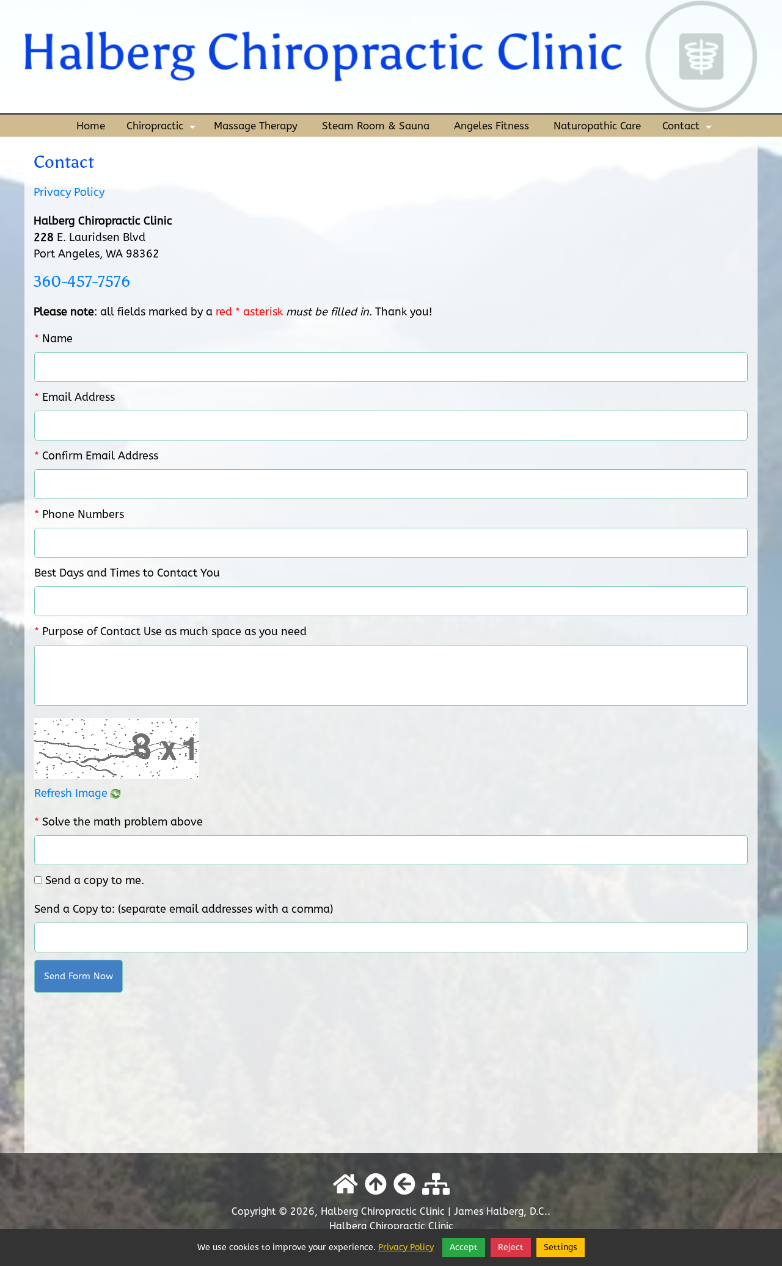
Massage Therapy (256, 126)
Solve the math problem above (118, 822)
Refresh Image (72, 793)
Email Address (74, 397)
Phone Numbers (79, 514)
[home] (391, 55)
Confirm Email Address (96, 455)
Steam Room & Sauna (375, 126)
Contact (688, 128)
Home (90, 126)
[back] (404, 1184)
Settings (560, 1247)
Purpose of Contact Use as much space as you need (170, 631)
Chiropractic (162, 128)
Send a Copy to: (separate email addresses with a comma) (183, 909)
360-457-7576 (82, 281)
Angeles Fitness (491, 126)
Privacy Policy (69, 192)
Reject (511, 1247)
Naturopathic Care (597, 126)
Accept (464, 1247)
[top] (376, 1184)
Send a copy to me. (94, 880)
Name (53, 338)
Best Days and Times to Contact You (127, 573)
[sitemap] (435, 1184)
